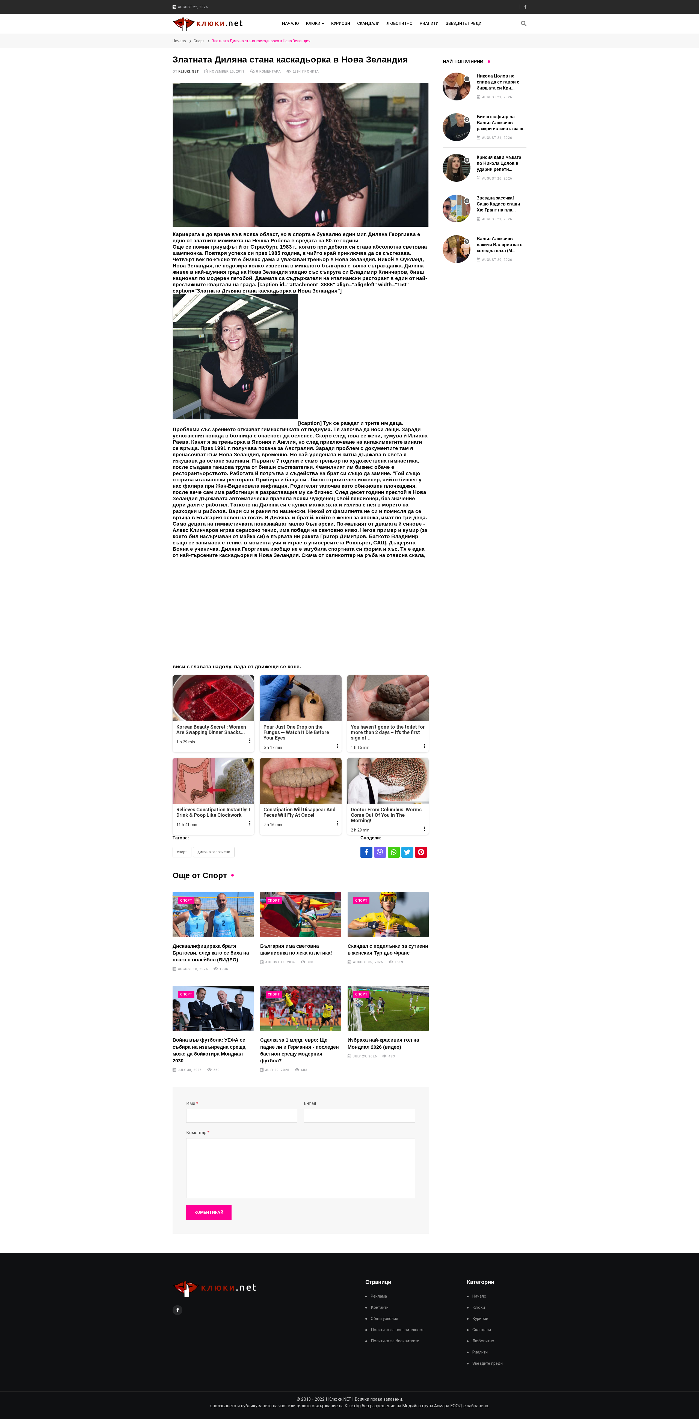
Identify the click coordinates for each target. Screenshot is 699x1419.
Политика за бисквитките (395, 1341)
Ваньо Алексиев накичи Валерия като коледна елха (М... (500, 244)
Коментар (197, 1132)
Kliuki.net (188, 71)
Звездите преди (463, 23)
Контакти (380, 1307)
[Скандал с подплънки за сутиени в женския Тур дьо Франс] (388, 914)
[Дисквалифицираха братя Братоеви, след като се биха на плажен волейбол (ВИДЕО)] (213, 914)
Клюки (313, 23)
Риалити (429, 23)
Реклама (379, 1296)
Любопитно (400, 23)
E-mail (310, 1103)
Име (192, 1103)
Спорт (199, 41)
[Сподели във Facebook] (366, 852)
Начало (290, 23)
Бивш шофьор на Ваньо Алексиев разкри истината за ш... (501, 122)
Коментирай (208, 1212)
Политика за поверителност (397, 1330)
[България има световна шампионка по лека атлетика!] (300, 914)
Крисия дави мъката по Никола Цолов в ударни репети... (499, 163)
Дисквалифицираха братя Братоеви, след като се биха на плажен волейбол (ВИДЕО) (211, 952)
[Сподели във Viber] (380, 852)
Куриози (340, 23)
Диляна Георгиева (213, 852)
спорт (182, 852)
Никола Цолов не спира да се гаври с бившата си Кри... (498, 82)
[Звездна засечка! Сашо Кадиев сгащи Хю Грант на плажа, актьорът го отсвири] (456, 208)
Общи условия (384, 1319)
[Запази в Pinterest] (421, 852)
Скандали (368, 23)
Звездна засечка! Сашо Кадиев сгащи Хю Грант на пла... (498, 204)
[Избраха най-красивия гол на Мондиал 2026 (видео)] (388, 1008)
